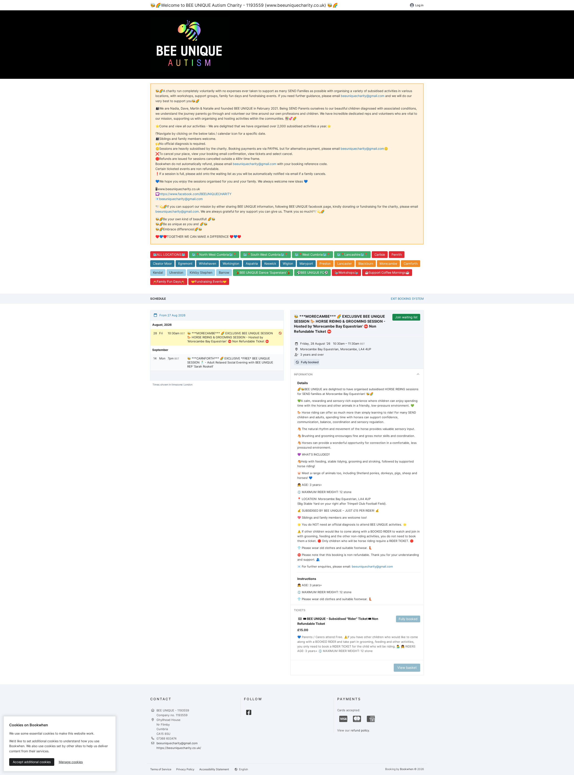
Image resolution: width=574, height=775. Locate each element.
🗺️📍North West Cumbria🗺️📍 (214, 254)
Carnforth (410, 263)
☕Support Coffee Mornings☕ (387, 272)
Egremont (185, 263)
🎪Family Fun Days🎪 (169, 281)
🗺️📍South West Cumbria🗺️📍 (265, 254)
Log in (419, 5)
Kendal (158, 272)
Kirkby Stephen (201, 272)
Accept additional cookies (32, 762)
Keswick (270, 263)
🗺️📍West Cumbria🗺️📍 (312, 254)
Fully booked (408, 619)
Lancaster (344, 263)
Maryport (306, 263)
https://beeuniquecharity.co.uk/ (179, 748)
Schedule (158, 298)
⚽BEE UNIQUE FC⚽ (312, 272)
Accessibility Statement (214, 769)
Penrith (396, 254)
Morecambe (388, 263)
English (243, 769)
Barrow (224, 272)
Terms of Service (160, 769)
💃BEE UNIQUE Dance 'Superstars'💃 (263, 272)
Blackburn (365, 263)
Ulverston (176, 272)
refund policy (360, 730)
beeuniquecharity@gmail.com (362, 96)
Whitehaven (207, 263)
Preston (325, 263)
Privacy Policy (185, 769)
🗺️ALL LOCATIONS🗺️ (169, 254)
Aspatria (252, 263)
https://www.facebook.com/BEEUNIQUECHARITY (195, 194)
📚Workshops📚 (346, 272)
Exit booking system (407, 298)
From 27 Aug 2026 (172, 315)
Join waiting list (406, 317)
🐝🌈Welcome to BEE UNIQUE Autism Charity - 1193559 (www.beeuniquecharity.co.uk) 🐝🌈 (244, 5)
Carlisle (379, 254)
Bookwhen (406, 769)
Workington (231, 263)
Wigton (288, 263)
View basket (407, 667)
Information (303, 374)
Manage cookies (71, 762)
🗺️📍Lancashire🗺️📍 (352, 254)
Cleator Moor (162, 263)
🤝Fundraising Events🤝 (208, 281)
